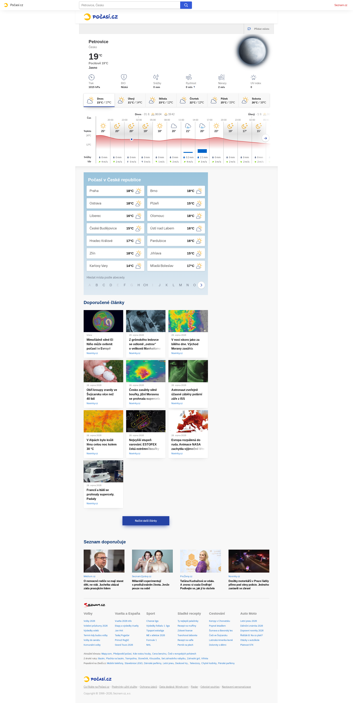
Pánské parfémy (226, 663)
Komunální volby (92, 645)
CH (145, 285)
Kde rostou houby (142, 653)
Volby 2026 (89, 621)
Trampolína (131, 658)
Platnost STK (247, 645)
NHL (148, 645)
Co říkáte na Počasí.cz (96, 686)
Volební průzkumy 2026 (96, 626)
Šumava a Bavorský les (221, 630)
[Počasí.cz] (101, 16)
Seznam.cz (340, 5)
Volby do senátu (92, 640)
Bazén (101, 658)
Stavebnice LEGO (133, 663)
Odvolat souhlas (210, 686)
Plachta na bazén (115, 658)
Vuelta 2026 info (123, 621)
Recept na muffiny (187, 626)
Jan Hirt (119, 630)
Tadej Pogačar (122, 635)
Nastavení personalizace (236, 686)
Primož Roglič (122, 640)
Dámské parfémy (152, 663)
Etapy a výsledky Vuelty (127, 626)
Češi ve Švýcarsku (218, 635)
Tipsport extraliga (155, 630)
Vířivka (204, 658)
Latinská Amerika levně (221, 640)
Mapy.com (106, 653)
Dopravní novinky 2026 (251, 630)
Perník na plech (185, 645)
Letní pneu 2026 (248, 621)
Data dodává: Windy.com (173, 686)
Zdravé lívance (185, 630)
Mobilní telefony (115, 663)
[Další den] (265, 138)
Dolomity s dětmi (217, 645)
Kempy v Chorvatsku (219, 621)
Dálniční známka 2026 (251, 626)
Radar (194, 686)
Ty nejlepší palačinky (188, 621)
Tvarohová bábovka (187, 635)
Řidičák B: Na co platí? (251, 635)
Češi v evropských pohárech (182, 653)
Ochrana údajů (148, 686)
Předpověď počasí (122, 653)
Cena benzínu (159, 653)
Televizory (195, 663)
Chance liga (152, 621)
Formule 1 (151, 640)
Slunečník (143, 658)
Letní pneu (168, 663)
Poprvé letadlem (217, 626)
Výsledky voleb (91, 630)
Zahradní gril (193, 658)
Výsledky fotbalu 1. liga (158, 626)
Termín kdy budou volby (96, 635)
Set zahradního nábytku (173, 658)
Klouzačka (154, 658)
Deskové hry (181, 663)
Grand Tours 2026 (124, 645)
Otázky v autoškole (249, 640)
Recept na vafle (185, 640)
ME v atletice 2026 (155, 635)
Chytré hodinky (209, 663)
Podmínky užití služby (124, 686)
